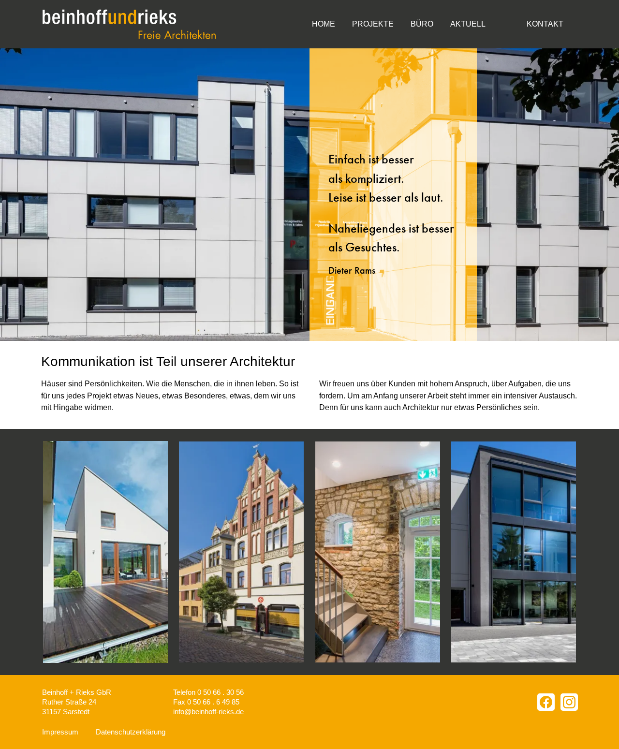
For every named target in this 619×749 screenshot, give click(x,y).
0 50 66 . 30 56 (220, 692)
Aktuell (468, 24)
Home (323, 24)
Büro (422, 24)
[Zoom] (105, 552)
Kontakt (545, 24)
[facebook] (546, 702)
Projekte (373, 24)
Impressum (60, 732)
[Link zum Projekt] (241, 552)
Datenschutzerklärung (130, 732)
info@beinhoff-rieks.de (208, 711)
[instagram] (569, 702)
